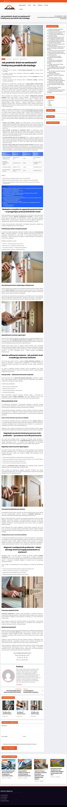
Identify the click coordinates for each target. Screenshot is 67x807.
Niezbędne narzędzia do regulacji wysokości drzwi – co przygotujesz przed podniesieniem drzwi (22, 188)
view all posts (19, 684)
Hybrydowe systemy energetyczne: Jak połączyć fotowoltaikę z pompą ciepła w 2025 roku (56, 48)
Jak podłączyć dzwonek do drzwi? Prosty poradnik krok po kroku (21, 713)
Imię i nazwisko (5, 736)
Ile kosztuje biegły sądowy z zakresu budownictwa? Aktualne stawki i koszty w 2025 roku (12, 691)
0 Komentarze (24, 59)
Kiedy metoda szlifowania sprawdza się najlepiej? (14, 196)
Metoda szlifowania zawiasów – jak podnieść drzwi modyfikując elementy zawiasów (20, 193)
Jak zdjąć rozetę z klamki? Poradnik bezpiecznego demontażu (35, 713)
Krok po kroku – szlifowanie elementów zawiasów (14, 194)
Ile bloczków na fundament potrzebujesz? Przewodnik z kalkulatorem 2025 (55, 75)
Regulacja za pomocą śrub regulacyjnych (12, 199)
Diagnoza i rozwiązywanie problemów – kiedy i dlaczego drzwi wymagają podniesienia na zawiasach (21, 203)
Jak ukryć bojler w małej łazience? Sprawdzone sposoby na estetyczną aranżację (54, 62)
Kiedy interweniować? (9, 206)
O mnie (21, 9)
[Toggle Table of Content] (41, 187)
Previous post (18, 689)
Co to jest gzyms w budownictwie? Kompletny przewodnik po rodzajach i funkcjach (30, 691)
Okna (34, 5)
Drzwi (29, 5)
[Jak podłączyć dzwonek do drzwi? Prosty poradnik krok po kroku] (22, 705)
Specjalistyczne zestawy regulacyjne (11, 191)
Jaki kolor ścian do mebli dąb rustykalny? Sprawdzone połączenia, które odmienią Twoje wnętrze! (56, 44)
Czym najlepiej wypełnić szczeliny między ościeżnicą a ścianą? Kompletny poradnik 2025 (56, 68)
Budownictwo (22, 5)
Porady (46, 5)
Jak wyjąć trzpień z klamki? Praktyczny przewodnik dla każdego (7, 713)
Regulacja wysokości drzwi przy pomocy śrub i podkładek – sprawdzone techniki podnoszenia (22, 197)
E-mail (24, 736)
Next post (25, 689)
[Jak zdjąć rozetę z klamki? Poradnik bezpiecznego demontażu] (36, 705)
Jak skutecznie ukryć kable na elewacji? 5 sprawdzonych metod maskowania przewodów (56, 91)
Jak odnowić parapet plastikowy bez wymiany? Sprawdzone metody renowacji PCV (55, 85)
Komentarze (4, 725)
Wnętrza (40, 5)
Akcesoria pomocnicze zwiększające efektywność (14, 190)
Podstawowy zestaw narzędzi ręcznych (11, 189)
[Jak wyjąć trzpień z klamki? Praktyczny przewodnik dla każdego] (8, 705)
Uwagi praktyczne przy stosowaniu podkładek (13, 201)
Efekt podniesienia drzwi (9, 195)
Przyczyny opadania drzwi (9, 204)
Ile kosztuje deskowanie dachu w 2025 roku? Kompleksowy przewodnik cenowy (8, 773)
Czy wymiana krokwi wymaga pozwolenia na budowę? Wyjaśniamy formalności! (54, 58)
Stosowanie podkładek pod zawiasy (11, 200)
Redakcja (9, 59)
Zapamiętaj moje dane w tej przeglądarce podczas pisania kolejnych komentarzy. (20, 744)
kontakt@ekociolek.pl (5, 800)
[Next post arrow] (42, 691)
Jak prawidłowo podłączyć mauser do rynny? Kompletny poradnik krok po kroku (24, 773)
